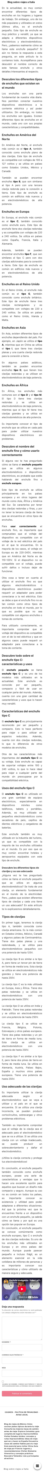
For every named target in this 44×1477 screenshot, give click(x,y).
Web (4, 1368)
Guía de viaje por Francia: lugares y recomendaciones (21, 1448)
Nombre (6, 1342)
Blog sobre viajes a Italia (21, 2)
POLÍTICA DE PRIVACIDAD (26, 1412)
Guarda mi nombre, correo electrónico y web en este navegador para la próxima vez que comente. (22, 1385)
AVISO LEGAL (22, 1415)
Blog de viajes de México (15, 1424)
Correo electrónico (12, 1355)
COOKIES (9, 1412)
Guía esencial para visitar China (18, 1446)
